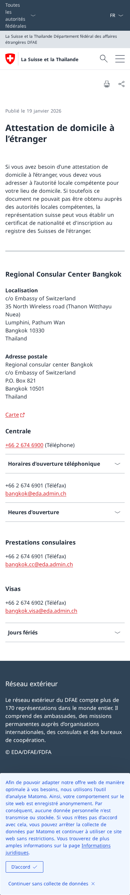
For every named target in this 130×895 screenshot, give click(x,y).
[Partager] (121, 84)
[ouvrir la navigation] (120, 58)
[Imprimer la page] (106, 84)
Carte (12, 414)
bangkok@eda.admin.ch (35, 493)
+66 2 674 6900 (24, 445)
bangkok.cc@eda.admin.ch (39, 564)
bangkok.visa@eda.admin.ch (41, 610)
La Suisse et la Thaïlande (49, 59)
